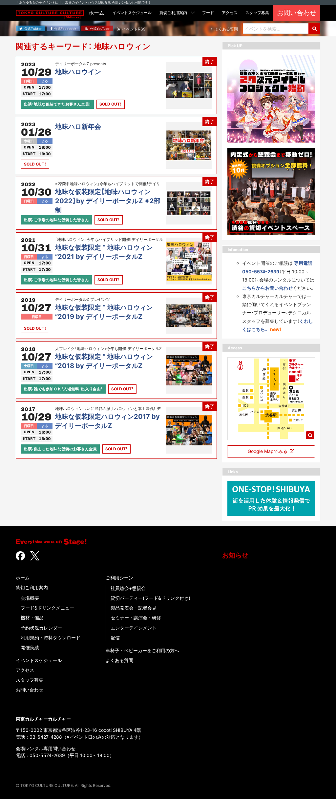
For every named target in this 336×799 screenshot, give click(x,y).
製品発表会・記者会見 (134, 608)
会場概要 (30, 598)
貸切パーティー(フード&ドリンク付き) (150, 598)
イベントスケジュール (39, 660)
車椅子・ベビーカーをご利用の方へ (142, 650)
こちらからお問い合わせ (267, 288)
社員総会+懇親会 (128, 588)
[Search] (314, 28)
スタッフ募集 (29, 680)
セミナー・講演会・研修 (136, 617)
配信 (115, 637)
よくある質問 (119, 660)
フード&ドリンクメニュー (47, 608)
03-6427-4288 (46, 737)
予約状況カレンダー (41, 628)
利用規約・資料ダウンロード (50, 637)
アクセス (25, 670)
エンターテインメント (134, 628)
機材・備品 (32, 617)
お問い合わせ (29, 689)
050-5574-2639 (47, 755)
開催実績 (30, 647)
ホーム (23, 577)
